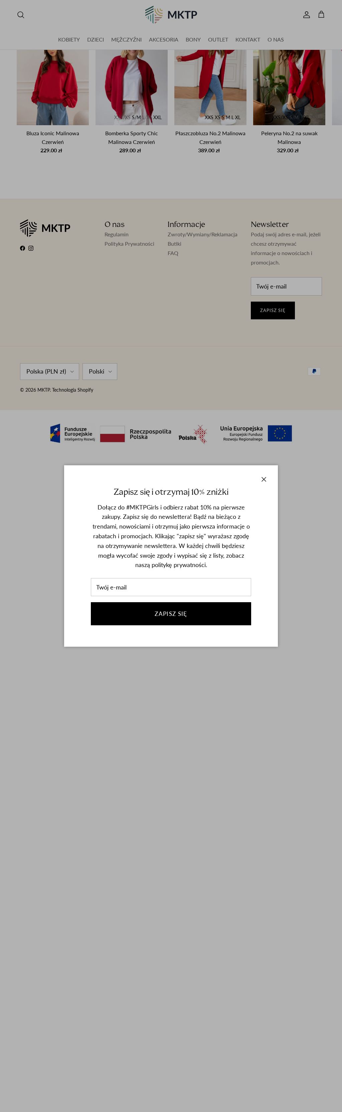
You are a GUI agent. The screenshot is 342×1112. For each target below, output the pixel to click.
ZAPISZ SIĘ (171, 613)
